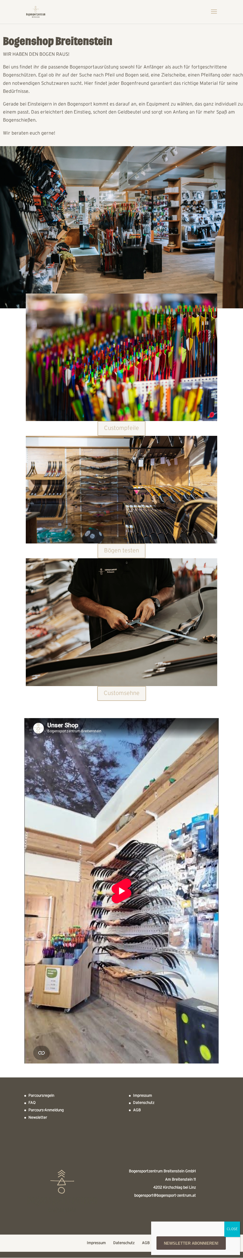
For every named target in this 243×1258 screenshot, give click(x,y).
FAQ (32, 1103)
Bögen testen (121, 551)
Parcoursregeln (41, 1096)
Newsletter (37, 1118)
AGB (137, 1110)
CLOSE (232, 1229)
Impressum (142, 1096)
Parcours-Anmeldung (46, 1110)
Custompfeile (121, 428)
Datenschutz (143, 1103)
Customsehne (122, 693)
